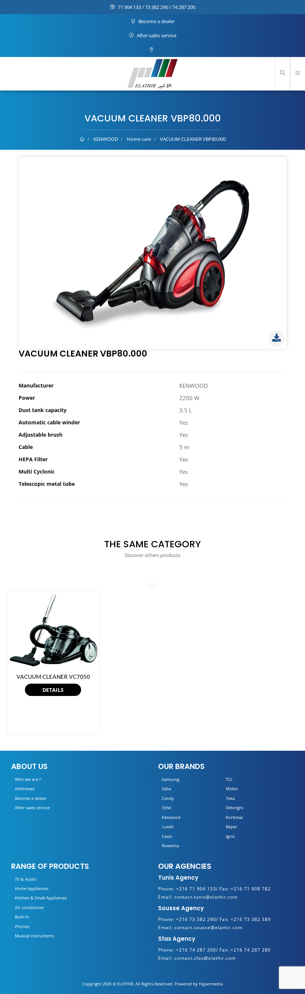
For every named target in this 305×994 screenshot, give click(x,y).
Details (53, 689)
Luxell (167, 826)
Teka (230, 798)
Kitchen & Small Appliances (41, 897)
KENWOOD (105, 139)
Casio (167, 836)
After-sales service (156, 35)
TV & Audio (25, 879)
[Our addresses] (152, 50)
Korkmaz (234, 817)
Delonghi (234, 807)
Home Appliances (31, 888)
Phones (22, 926)
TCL (229, 779)
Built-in (22, 916)
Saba (166, 788)
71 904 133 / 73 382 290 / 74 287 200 (156, 7)
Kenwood (171, 817)
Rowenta (170, 845)
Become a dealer (156, 21)
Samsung (170, 779)
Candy (168, 798)
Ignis (230, 836)
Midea (232, 788)
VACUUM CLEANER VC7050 (53, 676)
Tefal (166, 807)
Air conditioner (29, 907)
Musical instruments (34, 935)
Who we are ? (28, 779)
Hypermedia (211, 984)
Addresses (25, 788)
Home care (139, 139)
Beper (231, 826)
